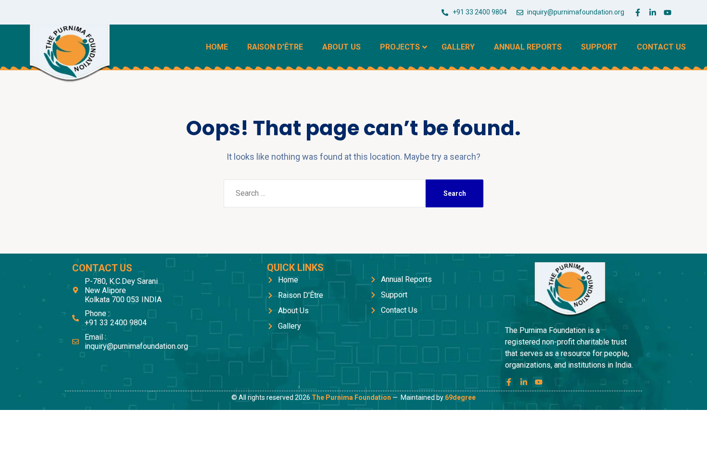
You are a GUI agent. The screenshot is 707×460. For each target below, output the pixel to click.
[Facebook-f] (638, 12)
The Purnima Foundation (351, 397)
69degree (460, 397)
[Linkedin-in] (652, 12)
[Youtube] (667, 12)
